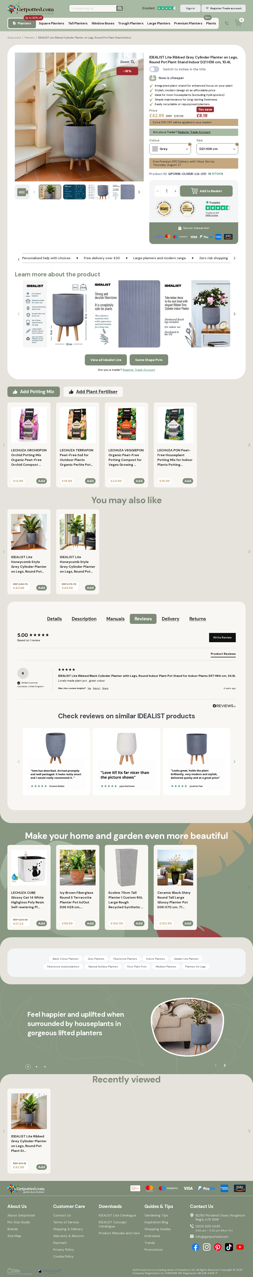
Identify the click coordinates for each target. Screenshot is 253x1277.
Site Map (14, 1236)
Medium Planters (166, 966)
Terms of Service (66, 1222)
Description (84, 619)
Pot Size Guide (18, 1222)
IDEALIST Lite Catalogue (117, 1215)
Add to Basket (211, 191)
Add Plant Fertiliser (96, 392)
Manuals (115, 619)
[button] (139, 192)
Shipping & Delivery (68, 1229)
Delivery (170, 619)
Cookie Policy (63, 1256)
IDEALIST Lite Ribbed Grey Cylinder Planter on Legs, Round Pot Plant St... (29, 1143)
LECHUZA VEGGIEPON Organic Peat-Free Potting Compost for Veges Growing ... (126, 457)
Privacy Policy (63, 1249)
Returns (197, 619)
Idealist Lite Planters (186, 958)
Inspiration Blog (156, 1222)
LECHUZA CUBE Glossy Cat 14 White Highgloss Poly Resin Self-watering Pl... (27, 899)
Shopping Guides (157, 1229)
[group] (36, 635)
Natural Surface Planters (103, 966)
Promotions (153, 1249)
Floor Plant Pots (137, 966)
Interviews (152, 1236)
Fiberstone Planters (125, 958)
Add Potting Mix (37, 392)
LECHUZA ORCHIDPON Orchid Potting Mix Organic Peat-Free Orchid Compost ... (29, 457)
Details (54, 619)
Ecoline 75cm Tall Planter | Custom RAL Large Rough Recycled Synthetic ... (126, 899)
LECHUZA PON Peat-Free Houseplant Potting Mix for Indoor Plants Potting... (175, 457)
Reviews (143, 619)
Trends (149, 1243)
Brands (12, 1229)
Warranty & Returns (68, 1236)
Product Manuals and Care (119, 1233)
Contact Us (62, 1215)
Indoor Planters (155, 958)
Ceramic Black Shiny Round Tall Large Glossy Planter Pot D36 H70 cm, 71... (174, 899)
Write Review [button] (222, 637)
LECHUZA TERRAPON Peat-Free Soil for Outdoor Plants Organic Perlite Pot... (76, 457)
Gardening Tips (156, 1215)
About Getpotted (21, 1215)
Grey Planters (96, 958)
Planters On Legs (195, 966)
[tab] (223, 654)
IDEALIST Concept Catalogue (113, 1224)
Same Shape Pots (149, 360)
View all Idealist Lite (105, 360)
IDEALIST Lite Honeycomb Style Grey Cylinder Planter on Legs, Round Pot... (29, 564)
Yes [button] (89, 688)
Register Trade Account (194, 132)
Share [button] (105, 688)
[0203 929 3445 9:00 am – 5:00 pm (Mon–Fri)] (226, 23)
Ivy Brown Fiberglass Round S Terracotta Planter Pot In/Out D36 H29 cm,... (76, 899)
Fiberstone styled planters (63, 966)
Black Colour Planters (66, 958)
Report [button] (96, 688)
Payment (60, 1243)
